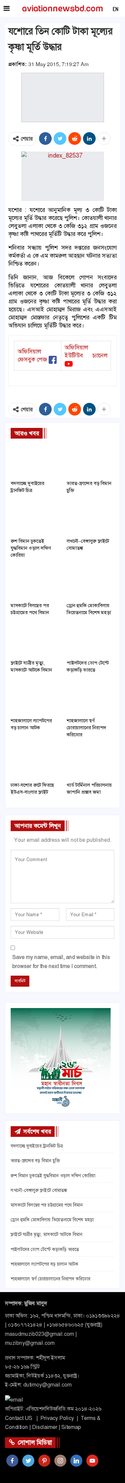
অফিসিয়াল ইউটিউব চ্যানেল (86, 351)
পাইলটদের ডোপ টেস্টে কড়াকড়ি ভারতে (45, 1249)
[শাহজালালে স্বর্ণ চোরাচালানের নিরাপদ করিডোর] (91, 697)
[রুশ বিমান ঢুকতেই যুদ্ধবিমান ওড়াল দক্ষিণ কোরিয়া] (35, 517)
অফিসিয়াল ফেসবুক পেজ (32, 355)
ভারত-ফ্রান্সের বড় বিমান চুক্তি (35, 1161)
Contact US (18, 1418)
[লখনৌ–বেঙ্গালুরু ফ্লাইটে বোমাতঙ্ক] (91, 517)
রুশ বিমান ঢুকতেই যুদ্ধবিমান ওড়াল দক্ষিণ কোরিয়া (53, 1176)
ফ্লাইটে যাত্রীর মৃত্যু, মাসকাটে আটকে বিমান (46, 1234)
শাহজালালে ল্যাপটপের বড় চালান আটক (44, 1264)
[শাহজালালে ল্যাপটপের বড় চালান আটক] (35, 697)
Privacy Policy (57, 1418)
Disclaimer (44, 1427)
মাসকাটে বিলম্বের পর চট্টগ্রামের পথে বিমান (47, 1205)
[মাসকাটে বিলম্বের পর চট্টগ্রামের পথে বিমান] (35, 582)
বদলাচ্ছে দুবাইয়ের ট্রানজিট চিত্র (37, 1146)
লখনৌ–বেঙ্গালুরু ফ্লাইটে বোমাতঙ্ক (39, 1190)
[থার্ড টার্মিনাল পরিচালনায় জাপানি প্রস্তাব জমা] (91, 761)
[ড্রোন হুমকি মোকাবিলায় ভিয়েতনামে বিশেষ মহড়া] (91, 582)
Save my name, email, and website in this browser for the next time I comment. (61, 962)
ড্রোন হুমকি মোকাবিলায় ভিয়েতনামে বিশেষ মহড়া (52, 1220)
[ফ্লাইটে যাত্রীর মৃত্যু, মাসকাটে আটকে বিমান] (35, 639)
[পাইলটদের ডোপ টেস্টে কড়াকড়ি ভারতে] (91, 639)
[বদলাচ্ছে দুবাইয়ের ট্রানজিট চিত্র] (35, 460)
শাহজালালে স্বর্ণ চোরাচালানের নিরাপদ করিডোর (50, 1279)
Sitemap (71, 1427)
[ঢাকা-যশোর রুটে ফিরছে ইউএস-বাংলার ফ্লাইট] (35, 761)
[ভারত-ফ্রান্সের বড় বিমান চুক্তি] (91, 460)
